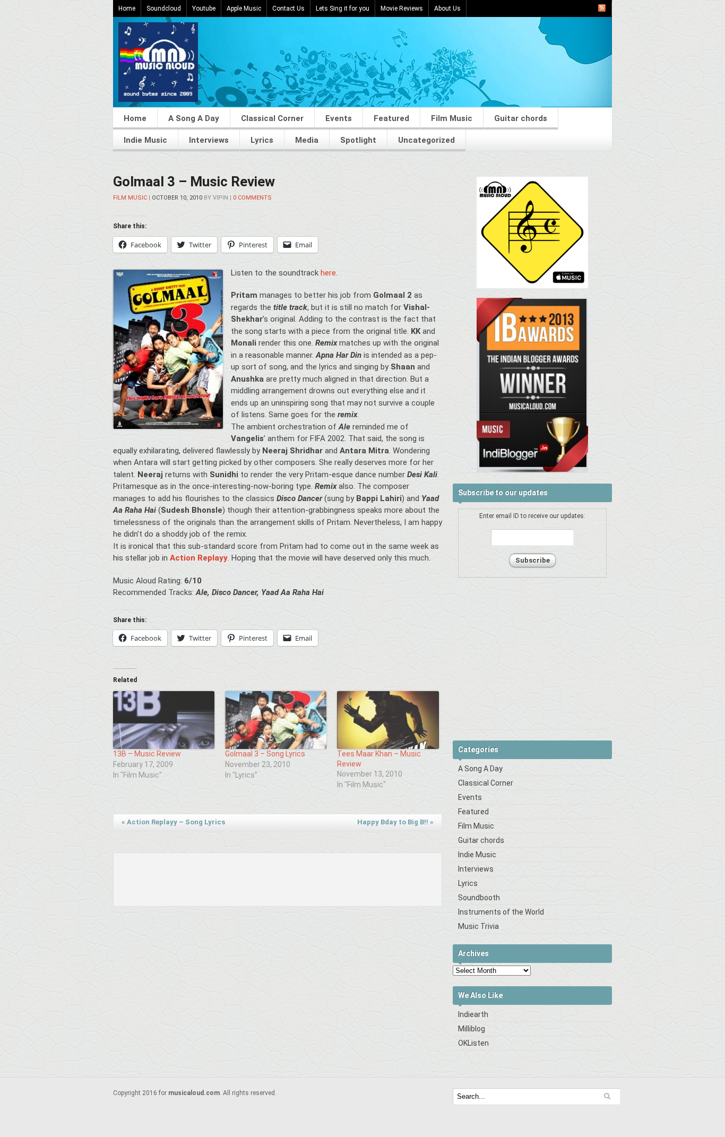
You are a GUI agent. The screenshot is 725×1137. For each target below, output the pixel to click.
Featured (391, 118)
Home (126, 8)
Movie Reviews (402, 8)
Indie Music (145, 140)
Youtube (203, 8)
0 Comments (252, 197)
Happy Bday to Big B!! (395, 822)
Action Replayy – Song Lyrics (173, 822)
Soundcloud (163, 8)
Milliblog (471, 1028)
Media (306, 140)
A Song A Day (193, 118)
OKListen (473, 1043)
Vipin (220, 197)
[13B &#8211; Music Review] (163, 720)
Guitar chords (520, 118)
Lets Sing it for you (342, 8)
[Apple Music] (532, 286)
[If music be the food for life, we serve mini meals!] (158, 99)
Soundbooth (479, 897)
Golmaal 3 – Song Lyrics (265, 754)
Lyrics (262, 140)
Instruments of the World (501, 912)
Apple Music (244, 8)
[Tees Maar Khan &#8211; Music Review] (387, 720)
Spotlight (358, 140)
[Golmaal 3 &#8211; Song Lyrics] (275, 720)
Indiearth (473, 1014)
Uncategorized (426, 140)
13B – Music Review (147, 754)
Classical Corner (272, 118)
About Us (447, 8)
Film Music (451, 118)
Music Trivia (478, 926)
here (328, 273)
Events (338, 118)
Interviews (209, 140)
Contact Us (288, 8)
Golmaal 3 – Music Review (194, 182)
